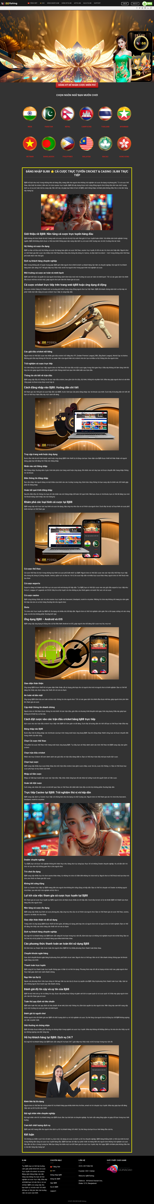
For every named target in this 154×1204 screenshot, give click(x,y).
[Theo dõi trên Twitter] (139, 8)
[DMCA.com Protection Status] (147, 3)
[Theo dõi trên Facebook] (137, 8)
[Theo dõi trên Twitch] (151, 8)
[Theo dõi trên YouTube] (145, 8)
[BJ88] (13, 3)
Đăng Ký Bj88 (66, 3)
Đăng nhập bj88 (53, 3)
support (97, 3)
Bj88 (25, 183)
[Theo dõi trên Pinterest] (142, 8)
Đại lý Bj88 (87, 3)
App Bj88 (77, 3)
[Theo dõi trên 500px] (148, 8)
